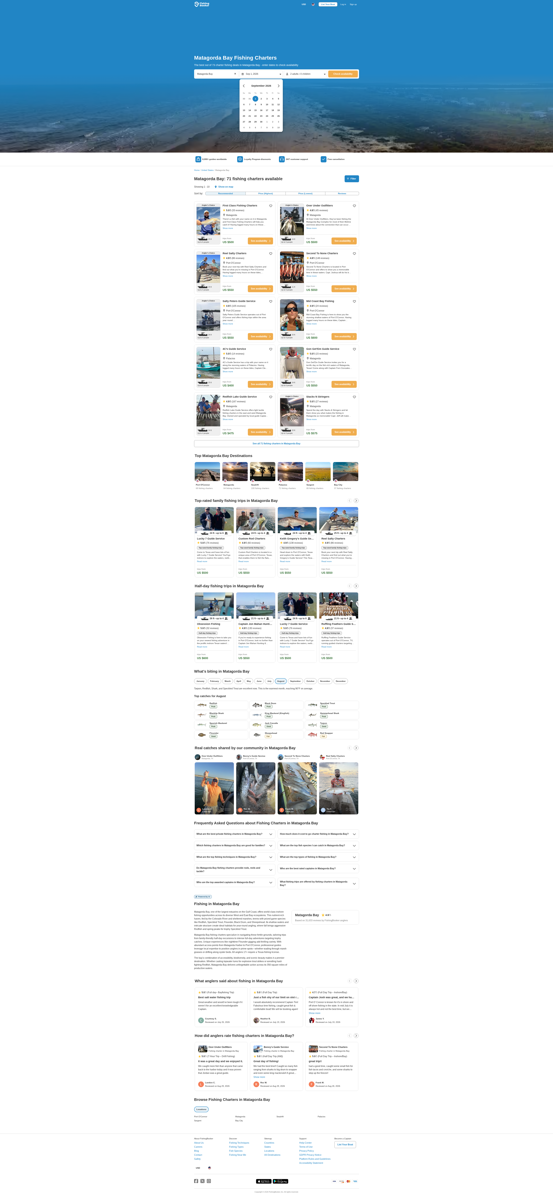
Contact (198, 1155)
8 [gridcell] (255, 104)
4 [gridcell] (272, 99)
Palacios (321, 1116)
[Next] (356, 500)
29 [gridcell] (255, 122)
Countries (269, 1143)
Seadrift (280, 1116)
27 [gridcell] (244, 122)
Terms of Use (306, 1147)
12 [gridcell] (278, 104)
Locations (269, 1151)
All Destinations (272, 1155)
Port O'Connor (200, 1116)
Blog (196, 1151)
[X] (202, 1181)
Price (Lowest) (305, 193)
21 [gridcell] (250, 116)
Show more (228, 228)
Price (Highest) (265, 193)
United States (207, 170)
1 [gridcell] (255, 99)
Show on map (225, 187)
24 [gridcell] (267, 116)
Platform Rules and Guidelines (315, 1159)
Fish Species (236, 1151)
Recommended (225, 193)
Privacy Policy (306, 1151)
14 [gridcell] (250, 110)
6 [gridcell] (244, 104)
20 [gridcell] (244, 116)
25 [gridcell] (273, 116)
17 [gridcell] (267, 110)
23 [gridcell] (261, 116)
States (267, 1147)
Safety (197, 1159)
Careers (198, 1147)
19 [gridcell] (278, 110)
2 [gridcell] (261, 99)
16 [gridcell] (261, 110)
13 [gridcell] (244, 110)
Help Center (305, 1143)
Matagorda (240, 1116)
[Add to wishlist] (270, 206)
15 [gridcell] (255, 110)
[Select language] (313, 4)
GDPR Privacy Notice (310, 1155)
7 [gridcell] (249, 104)
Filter (353, 178)
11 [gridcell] (273, 104)
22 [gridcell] (255, 116)
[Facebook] (196, 1181)
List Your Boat (328, 4)
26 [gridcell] (278, 116)
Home (197, 170)
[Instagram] (209, 1181)
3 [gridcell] (267, 99)
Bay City (239, 1120)
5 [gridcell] (278, 99)
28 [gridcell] (250, 122)
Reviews (342, 193)
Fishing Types (236, 1147)
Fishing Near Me (237, 1155)
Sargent (197, 1120)
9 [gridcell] (261, 104)
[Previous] (349, 500)
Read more (202, 561)
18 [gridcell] (273, 110)
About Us (199, 1143)
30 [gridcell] (261, 122)
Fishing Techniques (239, 1143)
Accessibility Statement (311, 1163)
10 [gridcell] (267, 104)
